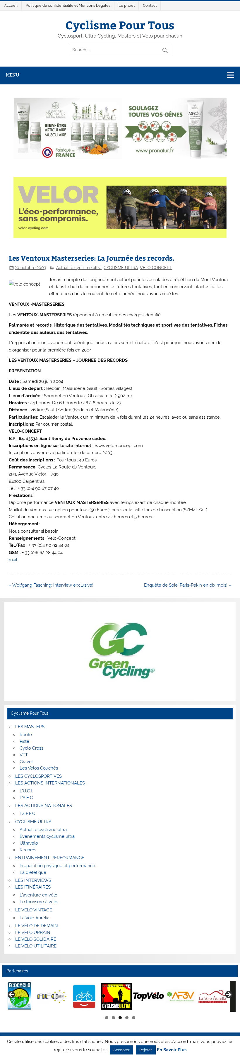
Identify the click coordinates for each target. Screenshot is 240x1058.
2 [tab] (113, 1017)
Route (26, 734)
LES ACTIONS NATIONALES (43, 805)
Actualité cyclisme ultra (79, 267)
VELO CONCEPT (156, 267)
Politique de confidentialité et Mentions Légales (68, 5)
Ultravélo (29, 843)
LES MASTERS (29, 726)
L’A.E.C (26, 797)
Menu (12, 75)
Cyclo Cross (31, 748)
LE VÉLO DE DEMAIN (36, 925)
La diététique (33, 872)
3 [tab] (120, 1017)
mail (13, 559)
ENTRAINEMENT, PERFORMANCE (49, 857)
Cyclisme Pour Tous (120, 24)
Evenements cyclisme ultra (47, 836)
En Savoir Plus (171, 1050)
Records (28, 849)
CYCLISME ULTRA (121, 267)
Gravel (26, 761)
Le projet (127, 5)
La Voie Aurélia (34, 918)
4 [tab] (126, 1017)
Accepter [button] (121, 1050)
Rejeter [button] (145, 1050)
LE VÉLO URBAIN (32, 932)
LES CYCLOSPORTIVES (38, 776)
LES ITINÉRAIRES (33, 887)
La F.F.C (27, 813)
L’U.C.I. (26, 791)
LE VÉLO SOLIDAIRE (35, 939)
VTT (24, 755)
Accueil (11, 5)
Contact (150, 5)
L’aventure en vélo (38, 895)
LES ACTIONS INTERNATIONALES (50, 783)
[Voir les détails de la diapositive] (19, 996)
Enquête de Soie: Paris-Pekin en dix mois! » (187, 585)
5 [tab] (133, 1017)
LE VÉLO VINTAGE (33, 910)
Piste (24, 741)
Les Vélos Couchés (39, 768)
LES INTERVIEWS (33, 880)
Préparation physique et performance (57, 865)
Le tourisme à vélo (38, 901)
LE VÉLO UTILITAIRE (35, 946)
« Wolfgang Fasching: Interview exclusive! (51, 585)
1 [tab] (106, 1017)
